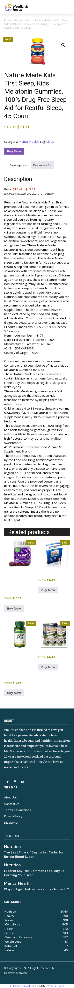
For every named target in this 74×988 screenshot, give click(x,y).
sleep (50, 141)
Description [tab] (18, 165)
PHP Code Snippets (20, 985)
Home (7, 20)
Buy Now (14, 151)
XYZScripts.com (55, 985)
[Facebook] (7, 781)
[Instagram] (14, 781)
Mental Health (23, 20)
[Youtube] (22, 781)
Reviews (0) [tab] (42, 165)
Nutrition (12, 846)
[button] (63, 45)
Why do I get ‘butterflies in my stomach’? (36, 889)
